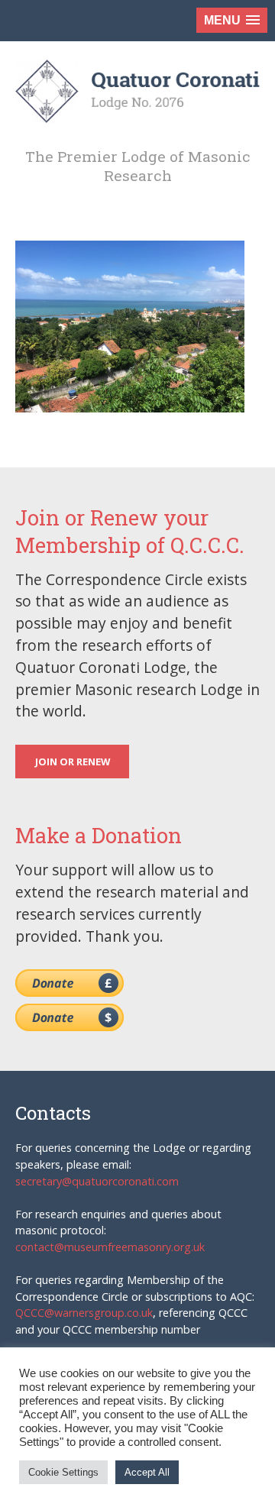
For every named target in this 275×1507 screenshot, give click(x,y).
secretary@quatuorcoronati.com (97, 1181)
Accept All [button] (147, 1472)
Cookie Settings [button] (63, 1472)
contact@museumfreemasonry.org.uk (110, 1247)
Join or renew (72, 761)
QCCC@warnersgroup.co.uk (84, 1312)
